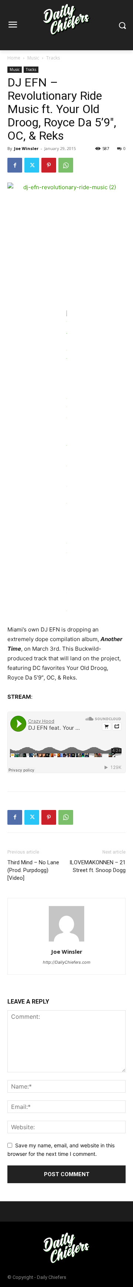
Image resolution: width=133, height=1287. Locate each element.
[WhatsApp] (65, 165)
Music (33, 58)
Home (13, 58)
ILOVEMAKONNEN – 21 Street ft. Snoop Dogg (97, 866)
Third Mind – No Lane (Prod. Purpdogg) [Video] (33, 870)
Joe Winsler (26, 148)
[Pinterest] (48, 165)
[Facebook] (14, 165)
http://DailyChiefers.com (67, 962)
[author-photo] (66, 941)
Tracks (53, 58)
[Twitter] (31, 165)
